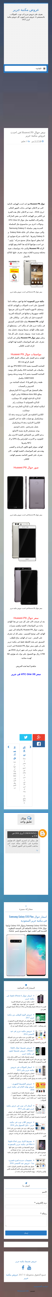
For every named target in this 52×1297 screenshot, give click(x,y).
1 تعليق (24, 141)
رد (37, 850)
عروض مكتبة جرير (26, 10)
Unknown (29, 833)
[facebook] (23, 1267)
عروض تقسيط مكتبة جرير (26, 1261)
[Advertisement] (26, 28)
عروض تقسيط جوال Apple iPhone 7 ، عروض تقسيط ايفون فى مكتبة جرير (21, 1051)
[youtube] (29, 1267)
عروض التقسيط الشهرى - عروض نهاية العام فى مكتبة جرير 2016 (20, 1087)
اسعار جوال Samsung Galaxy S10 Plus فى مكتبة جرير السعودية (28, 918)
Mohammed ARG (23, 1291)
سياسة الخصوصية (41, 1286)
